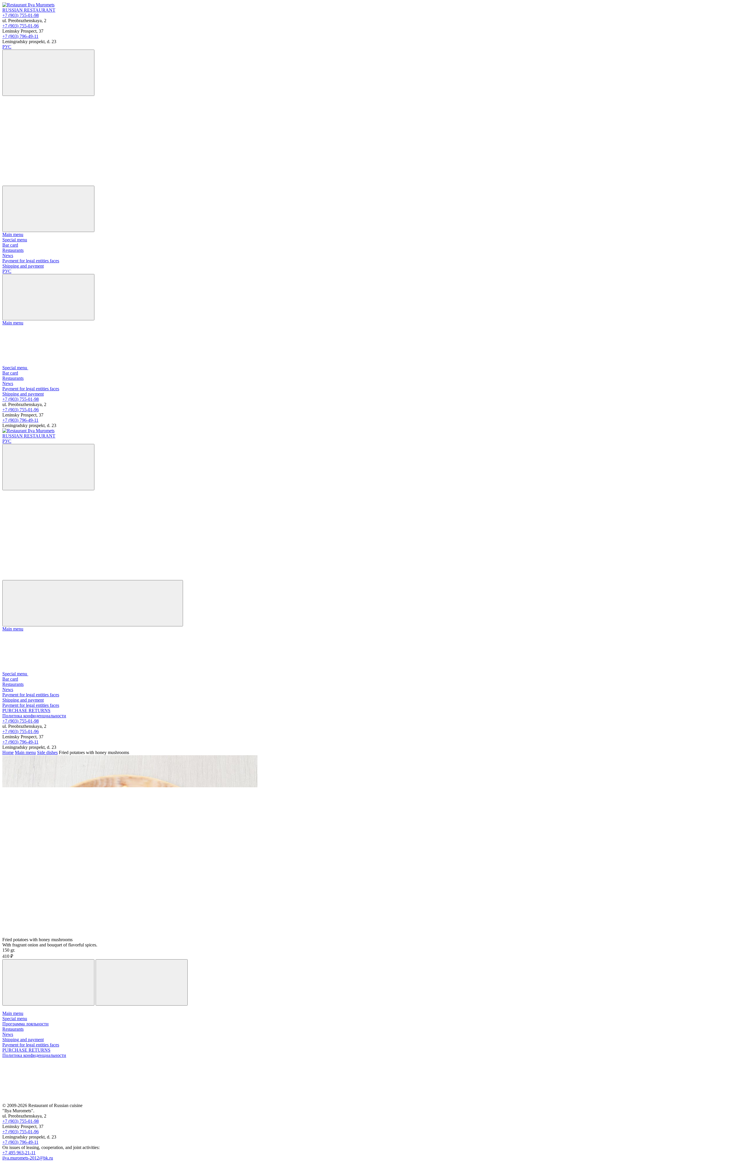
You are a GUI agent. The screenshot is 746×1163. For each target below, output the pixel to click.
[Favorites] (46, 138)
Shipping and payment (23, 265)
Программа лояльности (25, 1023)
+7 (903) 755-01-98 (20, 15)
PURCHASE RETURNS (26, 710)
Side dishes (47, 752)
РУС (6, 46)
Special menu (14, 239)
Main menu (12, 234)
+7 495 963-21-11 (19, 1152)
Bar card (10, 245)
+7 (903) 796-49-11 (20, 36)
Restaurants (13, 250)
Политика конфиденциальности (34, 715)
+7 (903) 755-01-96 (20, 25)
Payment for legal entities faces (30, 260)
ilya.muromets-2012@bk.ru (27, 1157)
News (7, 255)
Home (8, 752)
